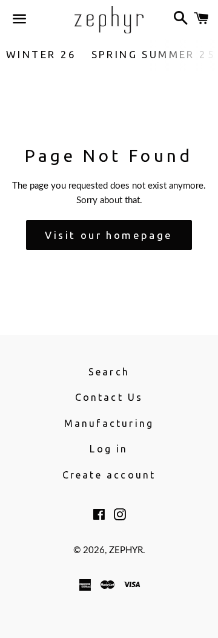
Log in (109, 448)
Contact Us (109, 397)
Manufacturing (109, 423)
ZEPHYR (126, 550)
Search (109, 371)
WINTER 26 (41, 54)
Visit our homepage (109, 235)
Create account (109, 474)
